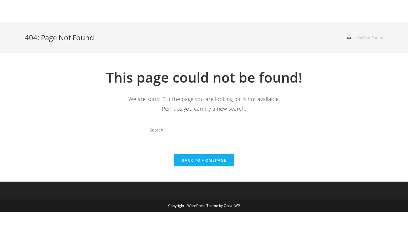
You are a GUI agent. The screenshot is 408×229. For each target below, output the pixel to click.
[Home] (349, 37)
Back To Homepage (204, 160)
